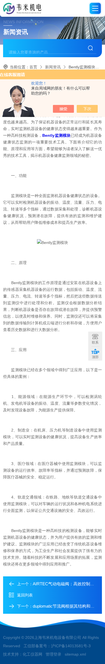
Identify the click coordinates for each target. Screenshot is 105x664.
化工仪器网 (32, 654)
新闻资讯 (53, 67)
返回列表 (25, 595)
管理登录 (53, 654)
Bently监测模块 (56, 135)
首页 (33, 67)
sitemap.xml (75, 654)
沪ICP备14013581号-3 (71, 646)
